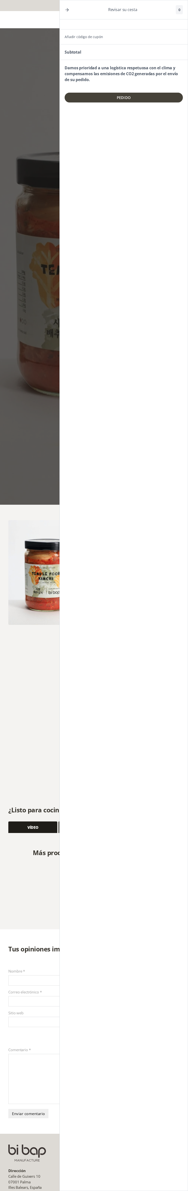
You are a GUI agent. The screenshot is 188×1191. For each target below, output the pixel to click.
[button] (67, 9)
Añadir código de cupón (84, 36)
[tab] (32, 827)
